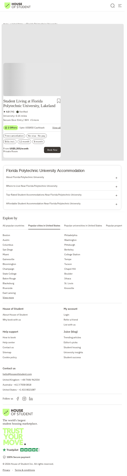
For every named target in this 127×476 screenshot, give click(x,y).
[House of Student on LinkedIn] (31, 399)
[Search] (112, 5)
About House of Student (15, 314)
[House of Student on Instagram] (24, 399)
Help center (9, 342)
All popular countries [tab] (13, 225)
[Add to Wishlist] (59, 101)
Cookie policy (10, 357)
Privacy (6, 470)
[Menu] (120, 6)
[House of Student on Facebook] (18, 399)
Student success (72, 357)
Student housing (72, 347)
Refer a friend (71, 319)
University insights (73, 352)
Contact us (8, 347)
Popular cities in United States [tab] (44, 225)
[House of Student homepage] (17, 5)
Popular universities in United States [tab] (83, 225)
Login (66, 314)
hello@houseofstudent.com (17, 374)
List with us (70, 324)
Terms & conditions (25, 470)
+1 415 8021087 (27, 389)
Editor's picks (71, 342)
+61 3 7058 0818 (22, 384)
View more (8, 297)
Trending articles (72, 337)
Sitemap (7, 352)
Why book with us (12, 319)
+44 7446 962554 (30, 379)
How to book (9, 337)
